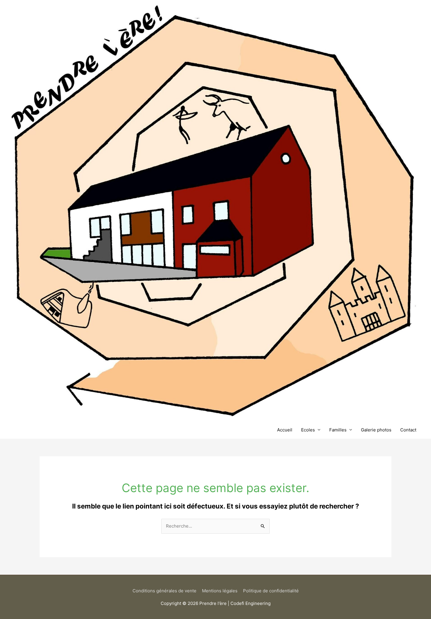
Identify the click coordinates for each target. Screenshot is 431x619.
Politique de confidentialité (271, 591)
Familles (338, 430)
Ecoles (308, 430)
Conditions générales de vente (164, 591)
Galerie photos (376, 430)
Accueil (284, 430)
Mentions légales (219, 591)
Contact (408, 430)
